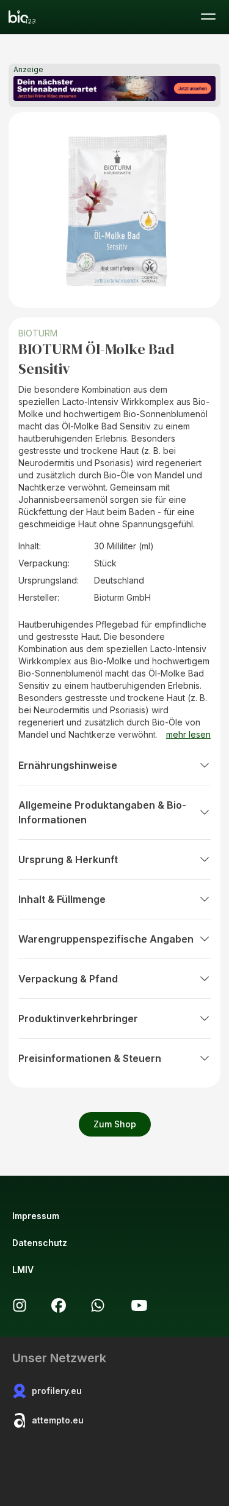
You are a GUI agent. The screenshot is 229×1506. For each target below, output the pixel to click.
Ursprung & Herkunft (68, 859)
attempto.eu (58, 1420)
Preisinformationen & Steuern (89, 1058)
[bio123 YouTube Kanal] (139, 1305)
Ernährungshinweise (67, 765)
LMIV (23, 1269)
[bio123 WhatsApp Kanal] (97, 1305)
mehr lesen (188, 734)
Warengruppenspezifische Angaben (106, 939)
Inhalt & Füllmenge (62, 899)
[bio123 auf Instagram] (19, 1305)
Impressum (35, 1216)
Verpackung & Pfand (68, 979)
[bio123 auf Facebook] (58, 1305)
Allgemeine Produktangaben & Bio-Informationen (102, 812)
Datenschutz (39, 1242)
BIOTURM (37, 333)
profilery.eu (57, 1390)
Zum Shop (114, 1124)
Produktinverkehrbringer (78, 1018)
